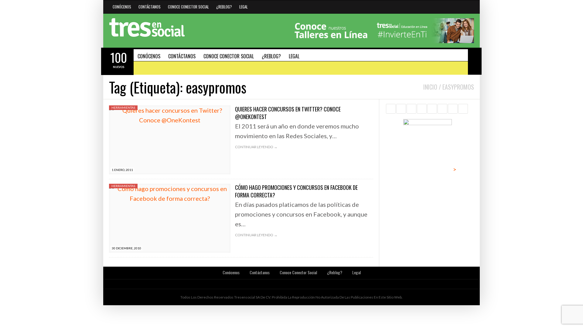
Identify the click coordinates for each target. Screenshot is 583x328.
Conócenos (122, 7)
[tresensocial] (147, 27)
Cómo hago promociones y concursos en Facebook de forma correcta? (296, 191)
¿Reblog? (224, 7)
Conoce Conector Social (188, 7)
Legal (243, 7)
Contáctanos (149, 7)
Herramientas (123, 107)
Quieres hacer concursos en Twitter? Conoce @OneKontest (288, 113)
